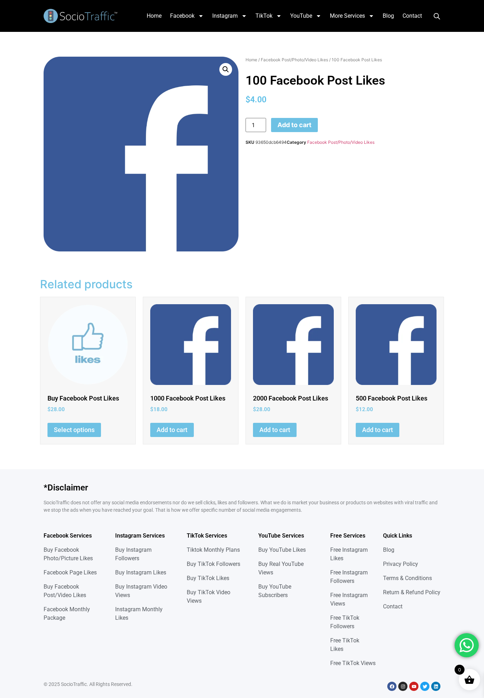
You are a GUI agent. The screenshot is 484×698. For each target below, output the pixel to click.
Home (154, 15)
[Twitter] (424, 686)
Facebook (182, 15)
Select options (74, 429)
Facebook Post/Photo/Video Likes (294, 59)
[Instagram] (402, 686)
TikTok (263, 15)
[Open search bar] (436, 16)
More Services (347, 15)
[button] (225, 69)
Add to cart (294, 125)
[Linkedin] (435, 686)
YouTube (301, 15)
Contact (412, 15)
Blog (388, 15)
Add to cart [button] (172, 429)
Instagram (225, 15)
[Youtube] (413, 686)
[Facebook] (391, 686)
